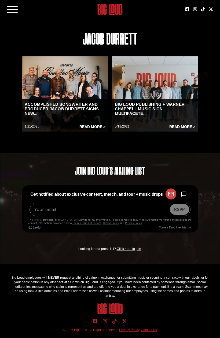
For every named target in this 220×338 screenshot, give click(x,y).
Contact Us (149, 330)
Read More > (92, 127)
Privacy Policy (129, 330)
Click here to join (129, 249)
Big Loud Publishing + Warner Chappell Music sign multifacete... (150, 109)
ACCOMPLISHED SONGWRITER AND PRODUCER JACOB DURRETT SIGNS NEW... (62, 109)
